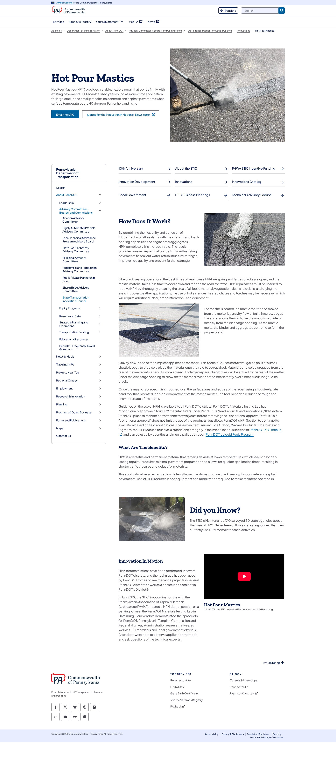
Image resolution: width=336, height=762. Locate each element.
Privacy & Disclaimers (233, 734)
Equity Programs (69, 308)
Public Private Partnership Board (78, 279)
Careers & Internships (243, 680)
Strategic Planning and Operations (73, 324)
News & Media (65, 356)
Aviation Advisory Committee (73, 219)
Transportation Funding (74, 332)
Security (277, 734)
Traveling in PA (65, 364)
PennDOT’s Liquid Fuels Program (230, 434)
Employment (64, 388)
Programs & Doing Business (73, 412)
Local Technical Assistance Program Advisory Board (79, 239)
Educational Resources (74, 339)
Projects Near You (67, 372)
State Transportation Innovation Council (75, 299)
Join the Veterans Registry (186, 700)
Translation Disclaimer (258, 734)
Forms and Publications (71, 420)
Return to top (271, 662)
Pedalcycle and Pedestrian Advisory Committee (79, 269)
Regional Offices (67, 380)
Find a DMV (177, 687)
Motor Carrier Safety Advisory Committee (75, 249)
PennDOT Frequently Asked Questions (77, 347)
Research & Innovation (70, 396)
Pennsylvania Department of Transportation (67, 173)
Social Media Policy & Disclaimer (266, 737)
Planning (61, 404)
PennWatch (237, 687)
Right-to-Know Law (242, 693)
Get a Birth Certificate (184, 693)
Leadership (66, 202)
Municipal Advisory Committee (74, 259)
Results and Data (70, 316)
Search (60, 187)
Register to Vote (180, 680)
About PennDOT (66, 194)
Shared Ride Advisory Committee (75, 289)
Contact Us (63, 435)
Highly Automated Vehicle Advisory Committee (78, 229)
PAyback (176, 706)
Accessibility (211, 734)
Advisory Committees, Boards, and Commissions (76, 210)
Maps (59, 428)
